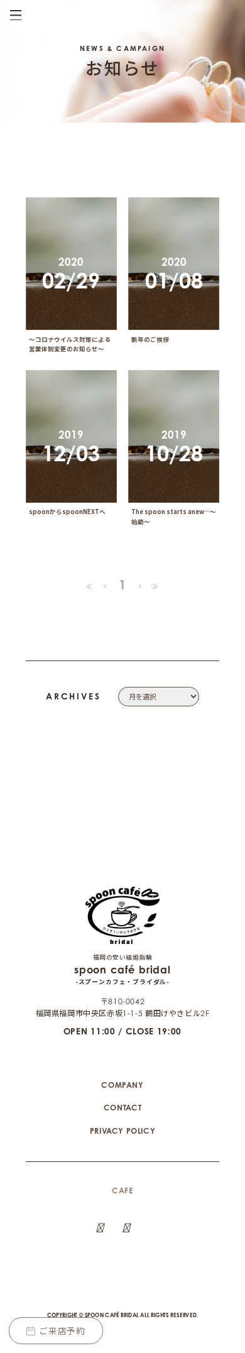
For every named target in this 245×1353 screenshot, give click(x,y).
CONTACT (122, 1107)
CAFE (122, 1190)
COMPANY (122, 1085)
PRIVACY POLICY (123, 1131)
